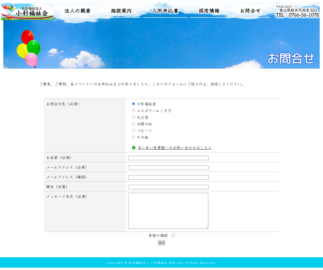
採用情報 (209, 10)
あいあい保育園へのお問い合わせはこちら (175, 147)
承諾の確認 (158, 235)
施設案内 (121, 10)
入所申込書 (165, 10)
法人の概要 (77, 10)
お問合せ (250, 10)
